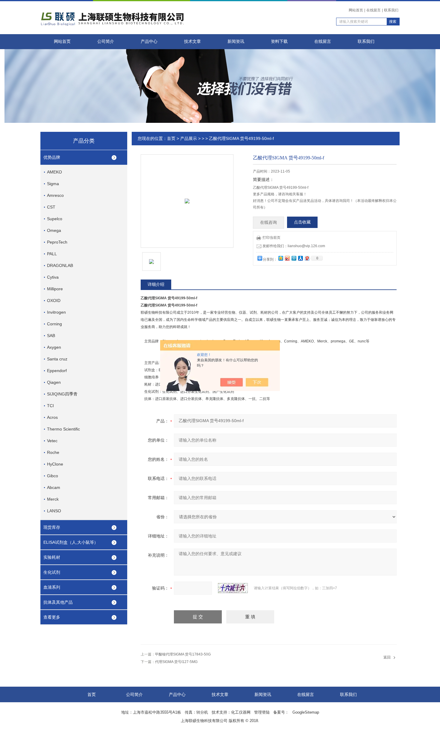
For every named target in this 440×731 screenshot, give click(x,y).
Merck (53, 499)
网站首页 (356, 10)
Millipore (55, 288)
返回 (387, 657)
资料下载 (279, 41)
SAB (51, 335)
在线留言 (373, 10)
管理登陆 (262, 712)
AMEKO (54, 172)
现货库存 (51, 527)
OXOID (53, 300)
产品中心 (149, 41)
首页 (171, 138)
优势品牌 (51, 157)
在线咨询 (268, 222)
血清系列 (51, 587)
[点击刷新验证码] (233, 588)
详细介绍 (156, 284)
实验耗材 (51, 557)
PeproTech (57, 242)
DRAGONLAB (60, 265)
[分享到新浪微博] (287, 258)
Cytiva (53, 277)
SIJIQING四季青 (62, 394)
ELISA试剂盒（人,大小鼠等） (70, 542)
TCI (50, 405)
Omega (54, 230)
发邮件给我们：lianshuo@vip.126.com (294, 246)
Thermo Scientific (63, 429)
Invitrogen (56, 312)
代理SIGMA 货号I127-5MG (176, 662)
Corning (54, 323)
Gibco (52, 475)
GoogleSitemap (305, 712)
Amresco (55, 195)
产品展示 (188, 138)
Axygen (54, 347)
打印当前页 (271, 237)
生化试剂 (51, 572)
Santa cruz (57, 359)
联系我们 (391, 10)
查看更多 (51, 617)
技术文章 (192, 41)
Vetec (52, 440)
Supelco (54, 218)
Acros (52, 417)
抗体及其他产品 (58, 602)
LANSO (54, 510)
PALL (52, 253)
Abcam (53, 487)
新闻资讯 (235, 41)
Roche (53, 452)
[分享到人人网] (300, 258)
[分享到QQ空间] (280, 258)
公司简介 (105, 41)
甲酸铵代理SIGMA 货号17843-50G (183, 654)
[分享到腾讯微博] (293, 258)
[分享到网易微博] (307, 258)
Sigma (53, 183)
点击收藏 (302, 222)
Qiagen (54, 382)
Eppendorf (57, 370)
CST (51, 207)
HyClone (55, 464)
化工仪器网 (241, 712)
